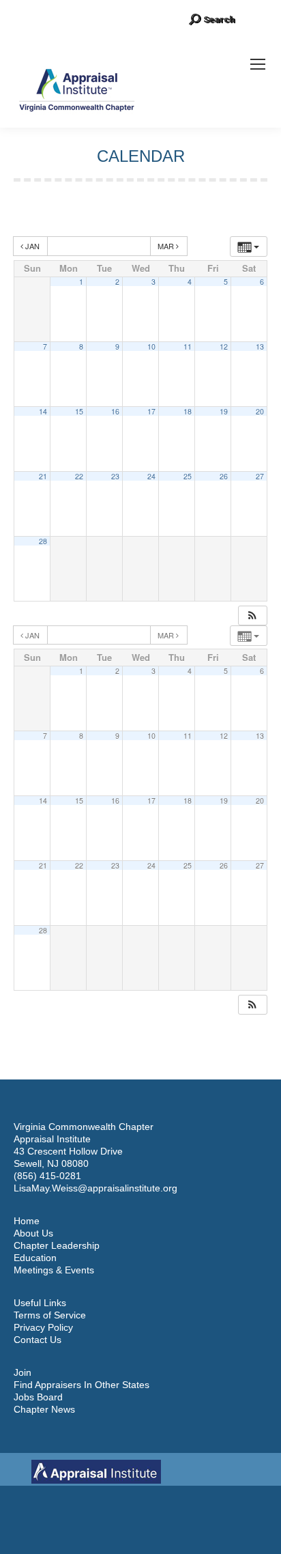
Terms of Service (50, 1315)
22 (79, 476)
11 (187, 346)
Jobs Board (38, 1396)
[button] (252, 615)
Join (22, 1372)
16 (115, 411)
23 (115, 476)
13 (260, 346)
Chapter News (44, 1409)
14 (43, 411)
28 (43, 541)
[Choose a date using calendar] (99, 246)
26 (224, 476)
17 (151, 411)
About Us (33, 1233)
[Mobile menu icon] (257, 64)
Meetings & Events (54, 1270)
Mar (167, 245)
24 (151, 476)
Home (27, 1220)
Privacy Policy (43, 1327)
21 (43, 476)
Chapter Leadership (57, 1245)
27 (260, 476)
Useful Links (40, 1302)
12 (224, 346)
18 (187, 411)
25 (187, 476)
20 (260, 411)
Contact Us (37, 1339)
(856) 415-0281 (47, 1175)
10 (151, 346)
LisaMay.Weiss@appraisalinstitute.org (95, 1188)
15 (79, 411)
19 (224, 411)
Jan (32, 245)
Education (35, 1257)
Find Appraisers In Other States (81, 1384)
